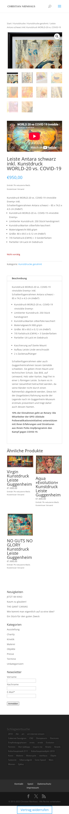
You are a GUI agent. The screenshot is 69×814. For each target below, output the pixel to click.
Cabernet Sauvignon (17, 738)
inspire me (37, 746)
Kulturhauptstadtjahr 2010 (43, 751)
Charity (11, 634)
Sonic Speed (40, 760)
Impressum (33, 787)
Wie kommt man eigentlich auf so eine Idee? (30, 611)
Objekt (53, 755)
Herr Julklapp (24, 746)
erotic (32, 742)
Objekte (11, 648)
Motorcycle (31, 755)
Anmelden (13, 703)
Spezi (30, 783)
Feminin (11, 746)
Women (11, 764)
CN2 (31, 738)
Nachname (13, 684)
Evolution (50, 742)
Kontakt (18, 783)
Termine (11, 658)
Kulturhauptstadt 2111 (18, 751)
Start (9, 23)
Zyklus (21, 764)
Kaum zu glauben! (16, 601)
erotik (40, 742)
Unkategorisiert (15, 663)
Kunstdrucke (19, 23)
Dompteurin (41, 738)
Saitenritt (12, 760)
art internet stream (35, 734)
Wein (51, 760)
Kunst (10, 755)
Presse (10, 653)
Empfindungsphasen (17, 742)
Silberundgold (25, 760)
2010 (10, 734)
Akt (17, 734)
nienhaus (43, 755)
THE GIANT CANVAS (17, 606)
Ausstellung (13, 629)
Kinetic (48, 746)
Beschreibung (19, 278)
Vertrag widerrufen (35, 810)
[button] (57, 36)
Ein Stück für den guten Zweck (23, 616)
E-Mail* (11, 692)
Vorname (12, 676)
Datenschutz (44, 783)
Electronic (54, 738)
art (23, 734)
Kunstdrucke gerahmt (37, 23)
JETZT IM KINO (14, 596)
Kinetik (10, 639)
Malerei (11, 644)
